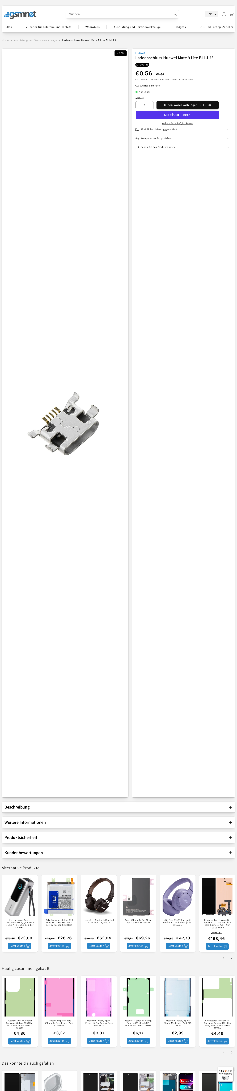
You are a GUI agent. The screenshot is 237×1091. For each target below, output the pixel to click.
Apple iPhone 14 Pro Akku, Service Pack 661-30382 (138, 921)
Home (5, 40)
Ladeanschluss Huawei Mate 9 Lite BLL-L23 (89, 40)
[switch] (225, 1078)
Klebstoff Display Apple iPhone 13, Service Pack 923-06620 (177, 1023)
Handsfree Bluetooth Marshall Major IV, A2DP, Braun (99, 921)
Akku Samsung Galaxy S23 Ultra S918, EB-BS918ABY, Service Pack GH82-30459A (59, 922)
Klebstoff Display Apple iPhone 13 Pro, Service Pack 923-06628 (99, 1023)
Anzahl (140, 98)
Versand (154, 79)
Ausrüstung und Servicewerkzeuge (35, 40)
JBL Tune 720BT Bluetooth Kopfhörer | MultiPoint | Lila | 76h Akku (177, 922)
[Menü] (231, 1069)
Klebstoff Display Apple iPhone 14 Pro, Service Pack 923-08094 (59, 1023)
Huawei (140, 53)
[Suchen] (175, 14)
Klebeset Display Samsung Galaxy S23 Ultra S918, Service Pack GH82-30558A (138, 1023)
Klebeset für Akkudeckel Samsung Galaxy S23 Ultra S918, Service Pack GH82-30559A (19, 1024)
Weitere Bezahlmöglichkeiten (177, 123)
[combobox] (122, 14)
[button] (231, 14)
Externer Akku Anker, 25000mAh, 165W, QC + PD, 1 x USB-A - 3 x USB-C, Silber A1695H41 (19, 924)
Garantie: (141, 85)
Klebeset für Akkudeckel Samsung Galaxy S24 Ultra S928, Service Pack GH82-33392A (217, 1024)
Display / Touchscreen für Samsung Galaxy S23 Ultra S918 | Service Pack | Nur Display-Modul (217, 924)
